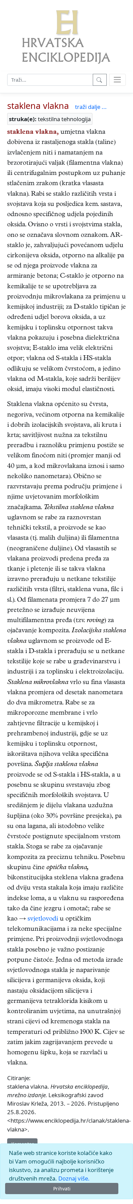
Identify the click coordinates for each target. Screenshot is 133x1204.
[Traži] (100, 80)
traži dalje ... (91, 107)
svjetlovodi (43, 919)
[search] (117, 80)
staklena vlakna (38, 105)
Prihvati (62, 1188)
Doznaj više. (74, 1178)
